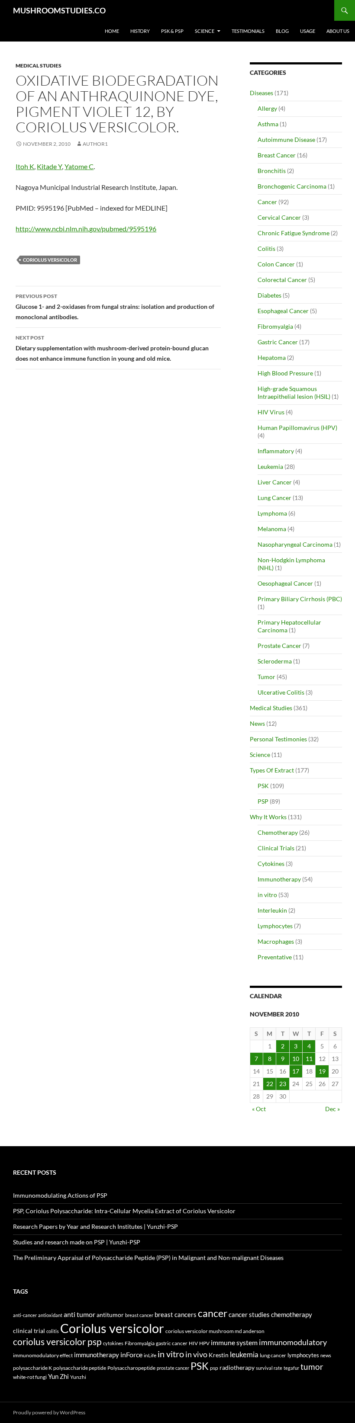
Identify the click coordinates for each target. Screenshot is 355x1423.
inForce (131, 1354)
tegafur (291, 1368)
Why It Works (268, 816)
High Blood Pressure (285, 373)
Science (204, 31)
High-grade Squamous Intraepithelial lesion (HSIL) (294, 392)
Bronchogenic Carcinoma (292, 186)
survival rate (269, 1368)
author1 (95, 144)
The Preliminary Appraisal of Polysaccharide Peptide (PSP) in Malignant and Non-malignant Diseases (148, 1257)
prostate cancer (173, 1368)
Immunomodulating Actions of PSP (60, 1195)
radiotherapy (237, 1367)
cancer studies (249, 1314)
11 (309, 1058)
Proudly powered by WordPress (49, 1412)
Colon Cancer (276, 264)
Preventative (275, 957)
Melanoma (272, 528)
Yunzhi (78, 1377)
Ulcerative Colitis (281, 692)
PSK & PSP (172, 31)
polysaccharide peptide (79, 1368)
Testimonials (248, 31)
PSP (263, 801)
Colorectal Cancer (282, 279)
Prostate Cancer (279, 645)
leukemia (244, 1354)
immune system (234, 1342)
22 (269, 1083)
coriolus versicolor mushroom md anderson (215, 1331)
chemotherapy (291, 1314)
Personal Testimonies (278, 739)
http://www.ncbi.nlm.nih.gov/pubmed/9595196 (86, 228)
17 (295, 1071)
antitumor (110, 1314)
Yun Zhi (58, 1376)
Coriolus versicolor (50, 260)
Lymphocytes (275, 925)
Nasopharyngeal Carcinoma (295, 544)
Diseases (261, 92)
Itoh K (25, 166)
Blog (282, 31)
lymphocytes (303, 1355)
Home (112, 31)
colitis (52, 1331)
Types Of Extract (272, 770)
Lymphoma (272, 513)
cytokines (113, 1343)
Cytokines (271, 863)
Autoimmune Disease (286, 139)
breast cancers (176, 1314)
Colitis (266, 248)
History (140, 31)
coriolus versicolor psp (57, 1341)
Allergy (267, 108)
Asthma (268, 124)
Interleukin (272, 910)
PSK (263, 785)
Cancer (267, 201)
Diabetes (269, 295)
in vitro (267, 894)
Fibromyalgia (275, 326)
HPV (204, 1343)
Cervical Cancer (279, 217)
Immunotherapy (279, 879)
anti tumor (79, 1314)
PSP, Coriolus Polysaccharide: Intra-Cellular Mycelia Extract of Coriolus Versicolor (124, 1211)
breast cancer (139, 1315)
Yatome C (79, 166)
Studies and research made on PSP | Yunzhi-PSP (76, 1242)
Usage (307, 31)
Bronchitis (272, 170)
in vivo (196, 1354)
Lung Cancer (274, 497)
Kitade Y (49, 166)
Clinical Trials (276, 848)
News (257, 723)
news (325, 1355)
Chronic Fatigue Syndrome (293, 233)
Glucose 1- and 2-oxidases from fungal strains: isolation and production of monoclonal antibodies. (115, 306)
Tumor (266, 676)
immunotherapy (96, 1355)
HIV (193, 1343)
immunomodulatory (293, 1342)
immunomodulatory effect (43, 1355)
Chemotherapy (278, 832)
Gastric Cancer (278, 342)
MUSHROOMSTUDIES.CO (59, 10)
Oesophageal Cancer (285, 583)
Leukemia (270, 466)
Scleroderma (275, 661)
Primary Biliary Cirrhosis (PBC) (300, 599)
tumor (311, 1367)
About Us (337, 31)
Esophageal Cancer (283, 310)
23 (282, 1083)
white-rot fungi (30, 1377)
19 (322, 1071)
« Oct (259, 1108)
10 (295, 1058)
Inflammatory (276, 451)
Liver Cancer (275, 482)
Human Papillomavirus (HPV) (297, 427)
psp (214, 1368)
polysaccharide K (32, 1368)
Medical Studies (38, 65)
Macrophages (276, 941)
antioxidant (50, 1315)
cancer (212, 1313)
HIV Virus (271, 412)
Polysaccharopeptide (131, 1368)
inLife (150, 1355)
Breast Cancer (277, 155)
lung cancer (273, 1355)
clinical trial (29, 1330)
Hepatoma (272, 357)
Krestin (219, 1355)
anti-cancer (25, 1315)
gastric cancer (171, 1343)
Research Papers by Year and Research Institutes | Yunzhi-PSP (95, 1226)
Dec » (332, 1108)
